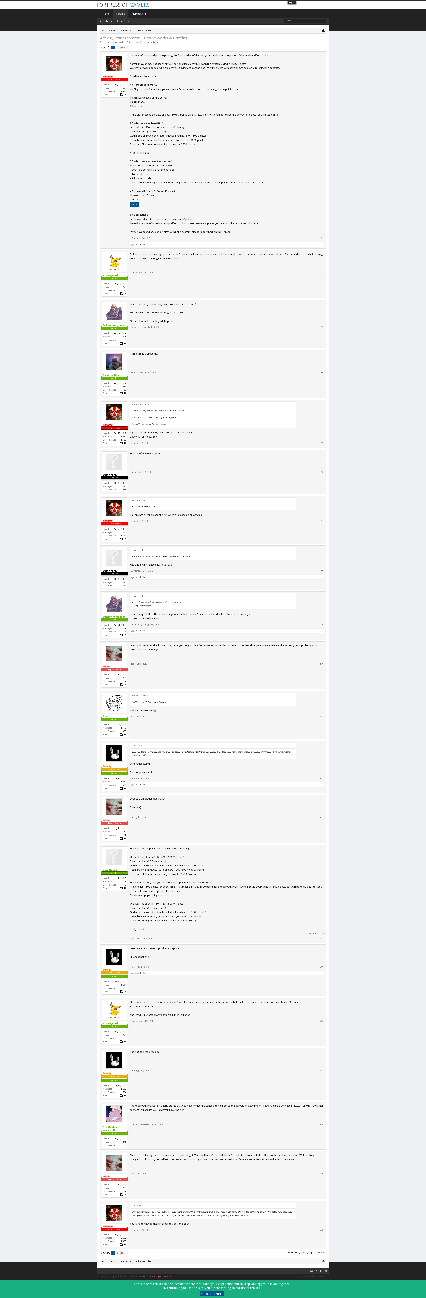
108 (124, 881)
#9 (322, 624)
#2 (322, 272)
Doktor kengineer (139, 327)
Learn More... (216, 1293)
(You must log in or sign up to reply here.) (306, 1252)
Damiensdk (136, 472)
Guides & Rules (120, 42)
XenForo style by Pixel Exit (160, 1276)
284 (124, 386)
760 (124, 678)
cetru (133, 663)
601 (124, 336)
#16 (321, 1021)
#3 (322, 327)
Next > (124, 47)
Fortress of (123, 4)
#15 (321, 967)
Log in (292, 2)
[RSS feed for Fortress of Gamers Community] (326, 1271)
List (143, 244)
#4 (322, 372)
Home (106, 13)
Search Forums (106, 21)
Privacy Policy (322, 1276)
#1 (322, 238)
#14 (321, 938)
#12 (321, 778)
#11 (321, 716)
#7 (322, 521)
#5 (322, 443)
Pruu (133, 716)
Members (137, 13)
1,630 (123, 781)
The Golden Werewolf (141, 1124)
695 (124, 486)
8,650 (123, 88)
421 (124, 1142)
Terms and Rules (307, 1276)
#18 (321, 1124)
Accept (204, 1293)
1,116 (123, 727)
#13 (321, 817)
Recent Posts (123, 21)
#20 (321, 1230)
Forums (120, 13)
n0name (142, 42)
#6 (322, 472)
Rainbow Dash (137, 372)
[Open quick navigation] (323, 30)
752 (124, 287)
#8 (322, 571)
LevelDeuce (136, 938)
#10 (321, 664)
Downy (134, 778)
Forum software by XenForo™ (122, 1276)
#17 (321, 1070)
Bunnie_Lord (137, 272)
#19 (321, 1173)
